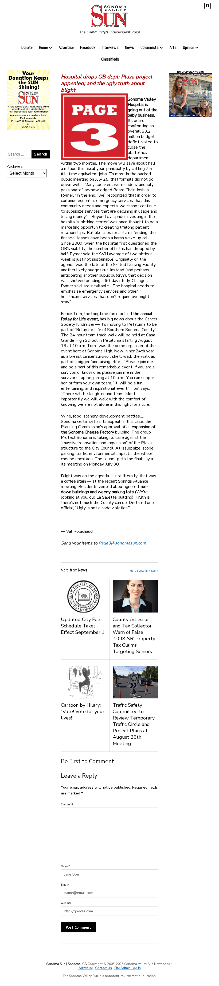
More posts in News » (144, 570)
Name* (65, 866)
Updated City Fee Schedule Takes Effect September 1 (83, 625)
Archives (15, 166)
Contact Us (103, 968)
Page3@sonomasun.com (122, 543)
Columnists (149, 47)
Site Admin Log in (127, 968)
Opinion (188, 47)
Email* (65, 884)
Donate (27, 47)
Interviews (110, 47)
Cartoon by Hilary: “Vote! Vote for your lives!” (82, 711)
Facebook (87, 47)
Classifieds (110, 59)
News (129, 47)
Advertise (66, 47)
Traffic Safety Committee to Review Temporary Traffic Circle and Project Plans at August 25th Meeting (134, 724)
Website (66, 903)
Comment (67, 804)
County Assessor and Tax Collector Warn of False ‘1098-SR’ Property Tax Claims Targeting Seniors (134, 635)
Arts (173, 47)
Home (43, 47)
